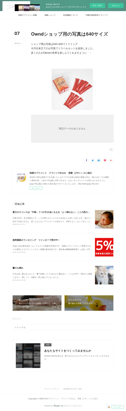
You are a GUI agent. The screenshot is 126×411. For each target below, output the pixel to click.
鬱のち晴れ (18, 267)
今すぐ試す (97, 5)
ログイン (116, 5)
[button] (27, 15)
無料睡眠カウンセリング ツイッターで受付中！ (36, 239)
